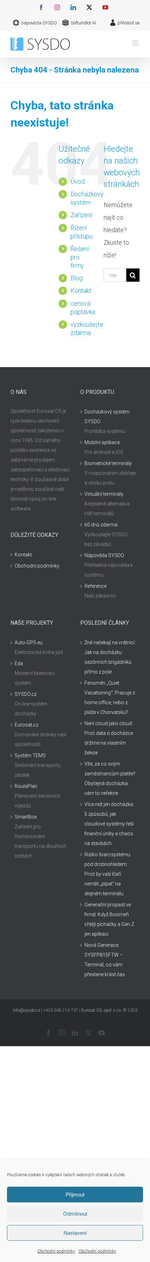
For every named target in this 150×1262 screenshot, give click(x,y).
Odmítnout (75, 1214)
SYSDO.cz (26, 694)
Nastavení (75, 1233)
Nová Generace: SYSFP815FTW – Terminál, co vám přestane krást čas (104, 959)
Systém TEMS (30, 755)
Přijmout (75, 1195)
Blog (76, 278)
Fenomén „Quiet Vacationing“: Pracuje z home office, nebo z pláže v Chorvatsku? (109, 697)
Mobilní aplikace (102, 442)
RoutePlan (26, 786)
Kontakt (80, 290)
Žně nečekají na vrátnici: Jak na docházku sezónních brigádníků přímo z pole (110, 657)
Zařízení (81, 215)
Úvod (77, 181)
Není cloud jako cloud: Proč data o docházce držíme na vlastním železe (108, 738)
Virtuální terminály (103, 494)
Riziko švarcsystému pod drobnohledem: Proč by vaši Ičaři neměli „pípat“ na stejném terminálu (107, 874)
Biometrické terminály (108, 463)
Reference (95, 586)
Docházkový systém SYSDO (106, 416)
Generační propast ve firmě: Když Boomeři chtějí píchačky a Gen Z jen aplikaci (109, 919)
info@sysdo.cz (26, 1010)
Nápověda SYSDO (104, 555)
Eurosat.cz (26, 725)
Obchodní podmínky (56, 1251)
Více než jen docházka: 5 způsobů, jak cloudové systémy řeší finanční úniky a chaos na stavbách (109, 823)
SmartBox (26, 817)
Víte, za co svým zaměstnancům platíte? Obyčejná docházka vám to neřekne (109, 778)
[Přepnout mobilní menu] (136, 43)
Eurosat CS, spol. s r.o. (101, 1010)
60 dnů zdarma (101, 524)
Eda (19, 663)
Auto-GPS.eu (29, 642)
